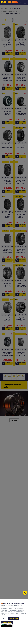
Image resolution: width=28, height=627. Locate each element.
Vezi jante (14, 420)
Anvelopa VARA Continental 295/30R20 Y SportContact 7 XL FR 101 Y (7, 286)
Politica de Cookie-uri (20, 613)
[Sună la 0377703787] (25, 593)
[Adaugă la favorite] (11, 24)
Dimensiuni (8, 8)
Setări (4, 618)
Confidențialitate (6, 615)
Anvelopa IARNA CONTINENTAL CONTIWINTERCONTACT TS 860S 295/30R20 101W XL (8, 355)
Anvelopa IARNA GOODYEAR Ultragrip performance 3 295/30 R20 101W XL (20, 217)
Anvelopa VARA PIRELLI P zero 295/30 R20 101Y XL (21, 354)
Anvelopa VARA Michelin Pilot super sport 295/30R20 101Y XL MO (7, 114)
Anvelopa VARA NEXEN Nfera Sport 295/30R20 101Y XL (7, 79)
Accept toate (7, 622)
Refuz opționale (13, 618)
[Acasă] (2, 8)
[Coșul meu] (21, 2)
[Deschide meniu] (25, 2)
